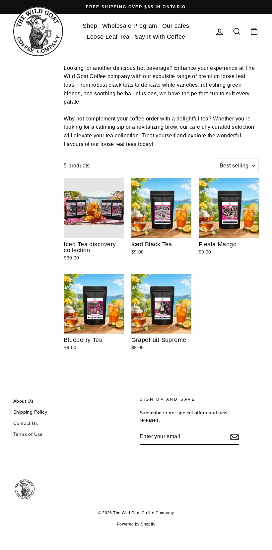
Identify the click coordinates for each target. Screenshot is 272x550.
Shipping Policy (30, 412)
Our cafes (175, 26)
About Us (23, 401)
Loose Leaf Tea (108, 36)
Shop (90, 26)
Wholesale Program (129, 26)
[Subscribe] (234, 437)
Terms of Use (28, 434)
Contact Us (25, 423)
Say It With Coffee (160, 36)
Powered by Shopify (136, 524)
